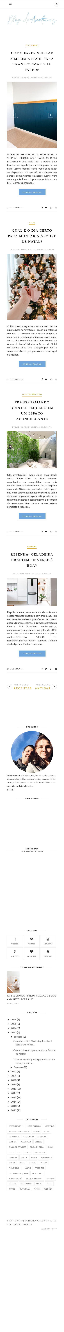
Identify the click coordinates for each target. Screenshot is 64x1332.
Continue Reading (32, 192)
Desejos (38, 1142)
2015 (13, 1097)
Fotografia (39, 1152)
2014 (13, 1101)
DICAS (50, 1147)
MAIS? (10, 789)
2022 (13, 1071)
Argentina (49, 1126)
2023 (13, 1032)
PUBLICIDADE (37, 1173)
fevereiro (19, 1067)
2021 (13, 1075)
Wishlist (48, 1189)
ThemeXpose (35, 1221)
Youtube (48, 956)
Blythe (46, 1131)
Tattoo (12, 1189)
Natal (32, 222)
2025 (13, 1023)
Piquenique (14, 1168)
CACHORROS (14, 1136)
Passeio (43, 1163)
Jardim (24, 1157)
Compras (42, 1136)
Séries (49, 1183)
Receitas (50, 1178)
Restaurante (26, 1183)
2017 (13, 1092)
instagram (48, 944)
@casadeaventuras (32, 851)
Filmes (27, 1152)
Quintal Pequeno (32, 394)
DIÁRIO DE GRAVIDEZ (17, 1147)
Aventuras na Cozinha (19, 1131)
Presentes (39, 1168)
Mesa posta (46, 1157)
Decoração (32, 45)
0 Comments (16, 207)
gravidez (13, 1157)
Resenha (32, 546)
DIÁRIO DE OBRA (36, 1147)
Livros (34, 1157)
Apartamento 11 (16, 1126)
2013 (13, 1105)
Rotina (39, 1183)
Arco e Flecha (34, 1126)
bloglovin (31, 956)
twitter (31, 944)
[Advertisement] (32, 712)
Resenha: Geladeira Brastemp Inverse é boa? (32, 559)
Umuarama (25, 1189)
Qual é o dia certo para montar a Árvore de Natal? (32, 235)
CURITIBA (12, 1142)
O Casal (32, 1163)
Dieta (11, 1152)
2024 (13, 1028)
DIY (19, 1152)
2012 (13, 1110)
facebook (15, 944)
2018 (13, 1088)
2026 (13, 1019)
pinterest (15, 956)
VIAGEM (37, 1189)
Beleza (36, 1131)
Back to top (48, 1229)
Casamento (28, 1136)
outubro (18, 1036)
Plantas (27, 1168)
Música (12, 1163)
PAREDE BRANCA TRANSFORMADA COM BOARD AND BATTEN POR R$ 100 (32, 997)
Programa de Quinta (18, 1173)
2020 (13, 1080)
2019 (13, 1084)
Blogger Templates (21, 1224)
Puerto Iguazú (15, 1178)
